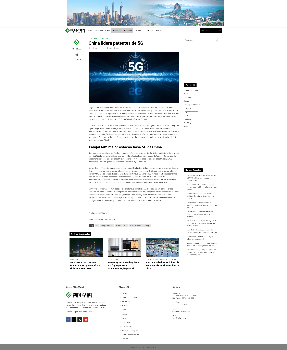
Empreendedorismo (102, 30)
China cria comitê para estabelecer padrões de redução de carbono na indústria (200, 196)
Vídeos (158, 30)
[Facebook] (68, 319)
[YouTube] (85, 319)
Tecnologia (116, 30)
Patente (118, 226)
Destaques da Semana (155, 259)
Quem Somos (127, 326)
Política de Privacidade (130, 334)
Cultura (138, 30)
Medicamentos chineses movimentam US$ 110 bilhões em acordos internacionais (201, 177)
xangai (147, 226)
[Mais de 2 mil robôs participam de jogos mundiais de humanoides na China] (162, 247)
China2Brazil (76, 49)
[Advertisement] (200, 63)
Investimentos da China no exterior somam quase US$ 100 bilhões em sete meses (85, 265)
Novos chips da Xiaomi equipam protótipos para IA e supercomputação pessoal (123, 265)
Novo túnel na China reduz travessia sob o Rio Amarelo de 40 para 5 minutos (200, 214)
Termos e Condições (130, 330)
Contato (125, 339)
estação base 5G (107, 226)
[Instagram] (74, 319)
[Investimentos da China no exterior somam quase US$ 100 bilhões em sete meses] (86, 247)
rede (125, 226)
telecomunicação (136, 226)
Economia (128, 30)
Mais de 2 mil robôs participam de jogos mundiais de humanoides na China (162, 265)
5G (97, 226)
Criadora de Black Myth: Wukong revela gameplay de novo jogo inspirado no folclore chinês (202, 223)
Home (90, 30)
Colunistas (148, 30)
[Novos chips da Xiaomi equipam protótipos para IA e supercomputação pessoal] (124, 247)
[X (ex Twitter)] (79, 319)
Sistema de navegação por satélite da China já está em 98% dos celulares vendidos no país (201, 252)
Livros (124, 318)
